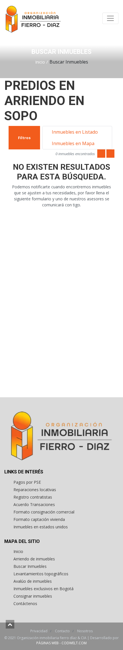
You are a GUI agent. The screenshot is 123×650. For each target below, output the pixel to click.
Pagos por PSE (27, 482)
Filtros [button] (24, 137)
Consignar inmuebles (32, 596)
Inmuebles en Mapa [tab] (72, 143)
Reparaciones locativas (34, 489)
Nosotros (85, 631)
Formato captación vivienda (39, 519)
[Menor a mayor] (101, 153)
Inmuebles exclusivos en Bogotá (43, 588)
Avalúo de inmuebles (32, 581)
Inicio (40, 62)
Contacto (63, 631)
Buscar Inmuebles (30, 566)
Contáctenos (25, 603)
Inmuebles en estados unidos (40, 527)
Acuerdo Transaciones (34, 504)
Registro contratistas (32, 497)
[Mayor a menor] (110, 153)
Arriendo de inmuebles (34, 559)
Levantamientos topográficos (40, 573)
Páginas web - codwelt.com (61, 643)
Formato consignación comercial (43, 512)
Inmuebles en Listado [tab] (74, 132)
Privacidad (39, 631)
